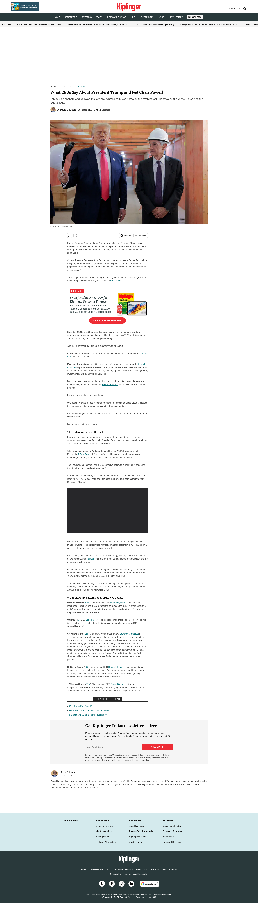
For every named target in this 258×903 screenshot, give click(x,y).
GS (86, 667)
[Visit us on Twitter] (102, 886)
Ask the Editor (135, 845)
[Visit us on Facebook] (112, 886)
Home (53, 86)
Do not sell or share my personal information (129, 877)
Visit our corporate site (162, 897)
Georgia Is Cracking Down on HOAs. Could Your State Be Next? (209, 25)
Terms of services (120, 755)
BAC (87, 603)
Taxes (99, 17)
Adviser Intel (147, 17)
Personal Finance (116, 17)
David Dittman (68, 109)
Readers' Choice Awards (141, 834)
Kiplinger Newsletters (106, 845)
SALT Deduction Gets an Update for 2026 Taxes (39, 25)
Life (133, 17)
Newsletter (142, 235)
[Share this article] (69, 235)
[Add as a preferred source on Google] (148, 886)
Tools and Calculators (172, 845)
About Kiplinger (136, 829)
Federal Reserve (110, 384)
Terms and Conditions (123, 872)
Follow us (127, 235)
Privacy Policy (141, 872)
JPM (88, 684)
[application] (107, 510)
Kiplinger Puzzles (137, 839)
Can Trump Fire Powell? (80, 706)
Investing (87, 17)
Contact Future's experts (101, 872)
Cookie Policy (154, 872)
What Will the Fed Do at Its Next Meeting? (89, 710)
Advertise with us (169, 872)
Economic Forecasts (172, 834)
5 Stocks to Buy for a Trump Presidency (88, 715)
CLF (87, 634)
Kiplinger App (102, 839)
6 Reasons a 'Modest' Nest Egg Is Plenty (155, 25)
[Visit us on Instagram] (122, 886)
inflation (90, 559)
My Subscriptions (104, 834)
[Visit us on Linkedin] (131, 886)
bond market (116, 281)
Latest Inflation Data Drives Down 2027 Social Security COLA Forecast (99, 25)
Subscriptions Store (105, 829)
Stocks (81, 86)
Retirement (70, 17)
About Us (85, 872)
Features (106, 110)
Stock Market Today (171, 829)
